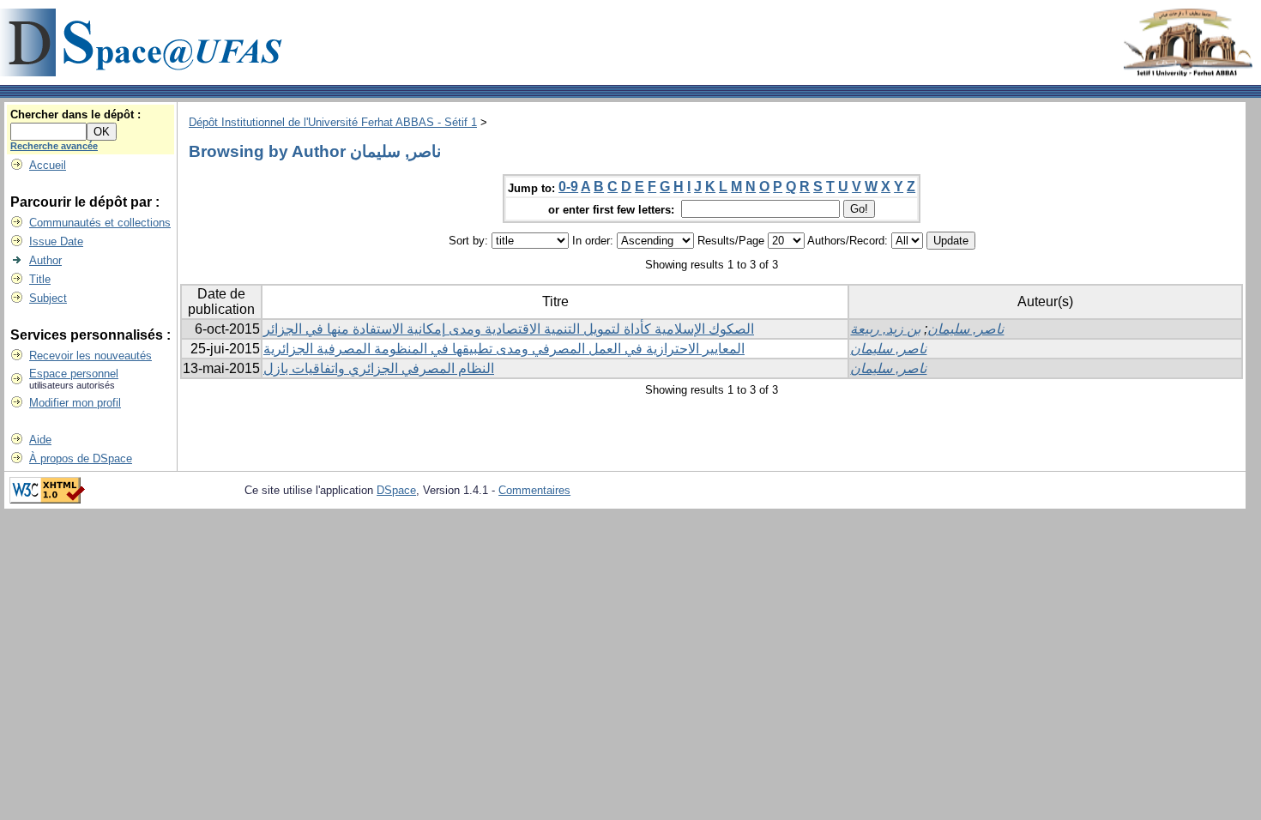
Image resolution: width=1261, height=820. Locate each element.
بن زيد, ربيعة (885, 329)
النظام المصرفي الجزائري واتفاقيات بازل (378, 368)
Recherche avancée (54, 146)
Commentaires (534, 490)
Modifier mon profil (75, 402)
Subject (48, 298)
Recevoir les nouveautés (90, 355)
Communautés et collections (100, 222)
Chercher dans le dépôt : (75, 114)
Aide (40, 439)
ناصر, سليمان (965, 329)
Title (40, 279)
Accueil (47, 165)
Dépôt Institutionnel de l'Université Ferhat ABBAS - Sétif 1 (333, 122)
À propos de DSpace (80, 458)
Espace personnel (73, 373)
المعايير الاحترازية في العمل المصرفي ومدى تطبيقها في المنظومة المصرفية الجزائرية (504, 348)
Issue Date (56, 241)
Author (45, 260)
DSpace (396, 490)
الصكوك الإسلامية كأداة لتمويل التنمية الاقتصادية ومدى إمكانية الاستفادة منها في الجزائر (508, 329)
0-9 (568, 186)
